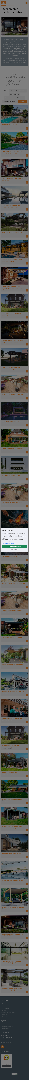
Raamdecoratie (5, 1006)
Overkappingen (5, 1008)
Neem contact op (7, 1042)
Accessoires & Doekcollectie (8, 1012)
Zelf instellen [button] (14, 549)
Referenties (5, 1016)
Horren (4, 1010)
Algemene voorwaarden (7, 1026)
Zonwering (4, 1003)
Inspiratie (4, 1014)
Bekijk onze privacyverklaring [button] (8, 543)
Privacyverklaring (6, 1028)
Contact (4, 1024)
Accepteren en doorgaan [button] (14, 546)
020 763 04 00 (6, 1040)
